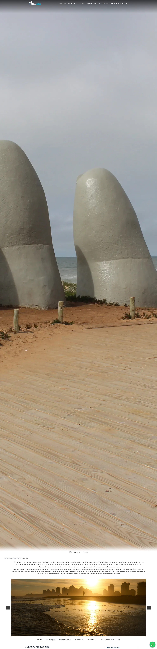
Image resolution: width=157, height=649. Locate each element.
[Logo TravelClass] (35, 3)
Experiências (71, 3)
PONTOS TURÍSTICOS (65, 639)
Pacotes (81, 3)
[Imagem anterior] (8, 608)
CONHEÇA (40, 639)
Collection (62, 3)
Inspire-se (105, 3)
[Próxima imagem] (149, 608)
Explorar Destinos (92, 3)
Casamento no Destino (117, 3)
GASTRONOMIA (79, 639)
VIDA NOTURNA (92, 639)
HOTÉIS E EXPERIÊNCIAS (107, 639)
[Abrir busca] (127, 3)
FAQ (119, 639)
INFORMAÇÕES (51, 639)
